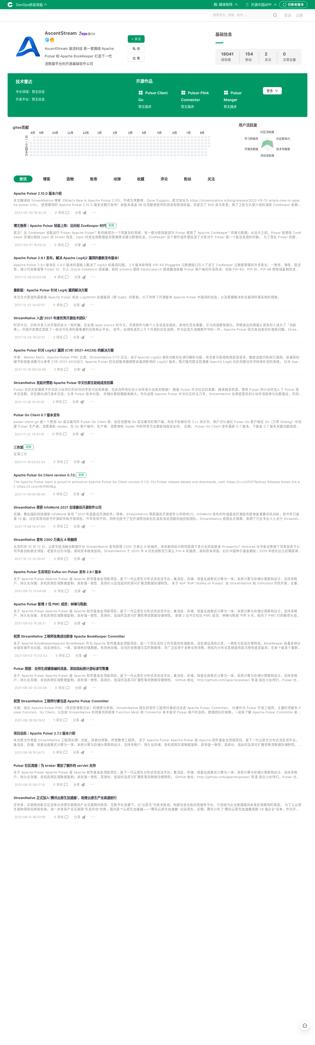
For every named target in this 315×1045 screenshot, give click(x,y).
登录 (287, 15)
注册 (299, 15)
